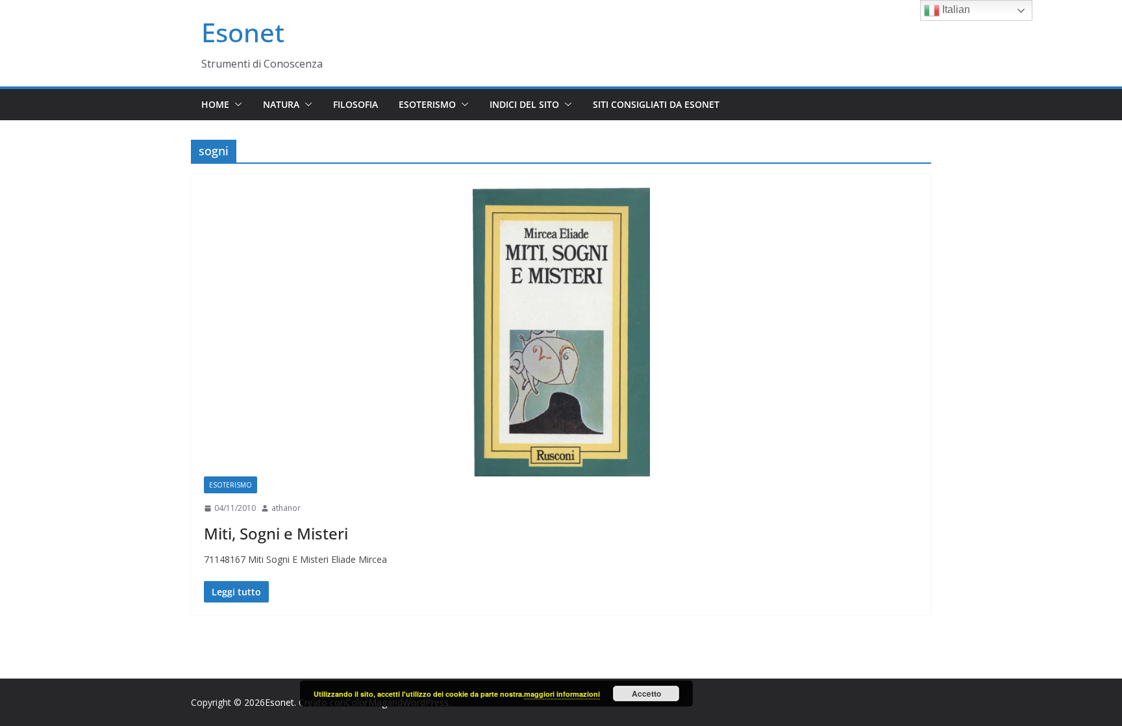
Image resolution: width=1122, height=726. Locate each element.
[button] (235, 105)
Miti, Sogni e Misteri (276, 533)
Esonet (242, 32)
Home (215, 104)
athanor (286, 507)
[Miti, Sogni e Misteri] (561, 331)
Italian (955, 9)
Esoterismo (427, 104)
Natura (281, 104)
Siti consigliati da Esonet (656, 104)
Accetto (646, 693)
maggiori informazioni (562, 694)
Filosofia (355, 104)
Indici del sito (524, 104)
